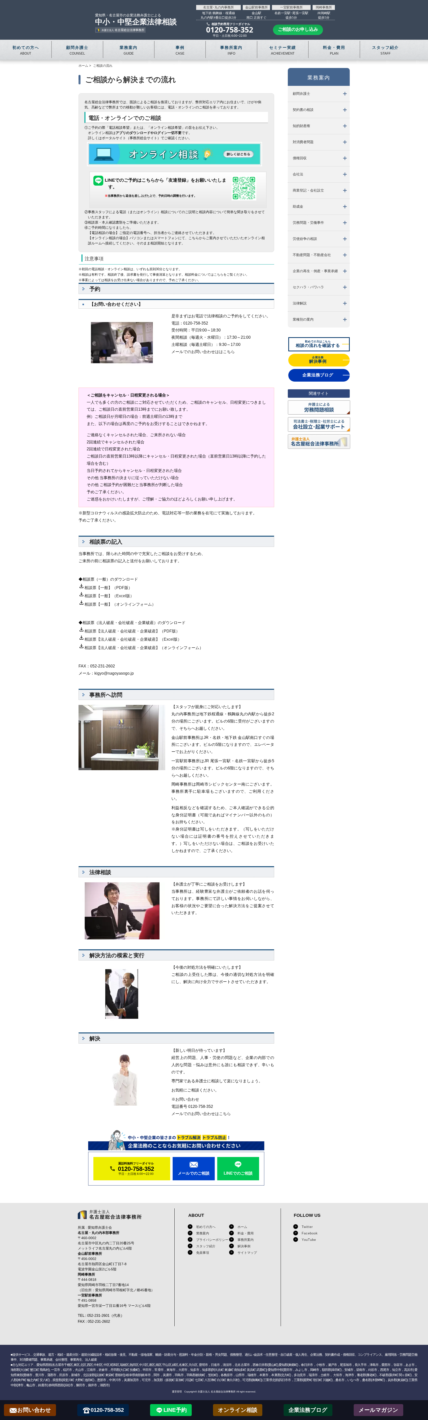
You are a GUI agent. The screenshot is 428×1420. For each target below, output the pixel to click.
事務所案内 (246, 1240)
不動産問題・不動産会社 (312, 255)
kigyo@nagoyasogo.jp (114, 673)
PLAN (334, 50)
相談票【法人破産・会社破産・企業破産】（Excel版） (130, 639)
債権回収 (300, 158)
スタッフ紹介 (205, 1246)
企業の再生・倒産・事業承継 (315, 271)
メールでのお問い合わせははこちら (203, 352)
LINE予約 (175, 1410)
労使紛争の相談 (305, 239)
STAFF (385, 50)
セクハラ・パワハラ (308, 287)
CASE (180, 50)
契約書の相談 (303, 110)
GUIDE (128, 50)
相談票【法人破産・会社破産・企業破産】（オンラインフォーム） (141, 648)
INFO (231, 50)
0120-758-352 (107, 1410)
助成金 (298, 206)
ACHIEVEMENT (282, 50)
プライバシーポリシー (212, 1240)
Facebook (310, 1233)
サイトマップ (247, 1253)
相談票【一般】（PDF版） (105, 588)
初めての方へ (205, 1227)
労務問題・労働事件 (308, 223)
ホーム (83, 65)
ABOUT (25, 50)
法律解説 (300, 303)
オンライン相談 (237, 1410)
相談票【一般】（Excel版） (106, 596)
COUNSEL (77, 50)
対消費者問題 (303, 142)
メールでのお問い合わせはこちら (201, 1114)
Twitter (307, 1227)
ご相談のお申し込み (298, 29)
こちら (218, 274)
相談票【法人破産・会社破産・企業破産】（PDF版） (129, 631)
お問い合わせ (34, 1410)
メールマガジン (378, 1410)
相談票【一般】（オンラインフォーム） (117, 604)
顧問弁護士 (301, 94)
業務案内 (202, 1233)
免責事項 (202, 1253)
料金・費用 (246, 1233)
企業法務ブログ (308, 1410)
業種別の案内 (303, 319)
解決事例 (244, 1246)
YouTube (309, 1240)
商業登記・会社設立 (308, 190)
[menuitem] (319, 94)
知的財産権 (301, 126)
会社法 (298, 174)
